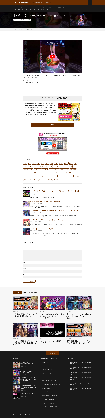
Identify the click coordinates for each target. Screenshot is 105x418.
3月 (77, 362)
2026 (71, 362)
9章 (34, 9)
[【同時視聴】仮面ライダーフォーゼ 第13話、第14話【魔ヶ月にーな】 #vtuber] (16, 365)
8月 (86, 362)
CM (40, 7)
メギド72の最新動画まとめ (28, 414)
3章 (80, 7)
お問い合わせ (45, 362)
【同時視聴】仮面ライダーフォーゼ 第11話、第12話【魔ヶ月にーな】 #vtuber (78, 342)
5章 (87, 7)
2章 (76, 7)
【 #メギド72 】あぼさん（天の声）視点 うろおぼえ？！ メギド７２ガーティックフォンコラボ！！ (52, 316)
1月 (73, 362)
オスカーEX (56, 166)
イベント (35, 7)
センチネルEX (45, 169)
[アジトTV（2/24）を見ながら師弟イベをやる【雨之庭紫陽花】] (26, 204)
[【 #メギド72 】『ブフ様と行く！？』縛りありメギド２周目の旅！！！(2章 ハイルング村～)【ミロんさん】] (26, 193)
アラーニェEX (49, 166)
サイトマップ (45, 365)
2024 (71, 372)
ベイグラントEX (56, 172)
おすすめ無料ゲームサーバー (48, 391)
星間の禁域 (76, 176)
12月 (73, 368)
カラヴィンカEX (68, 166)
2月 (75, 362)
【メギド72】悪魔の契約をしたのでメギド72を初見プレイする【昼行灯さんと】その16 (25, 343)
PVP (75, 163)
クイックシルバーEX (28, 169)
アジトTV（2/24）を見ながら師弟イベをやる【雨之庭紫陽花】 (46, 201)
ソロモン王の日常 (64, 169)
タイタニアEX (73, 169)
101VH (56, 163)
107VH (60, 163)
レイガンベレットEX (52, 176)
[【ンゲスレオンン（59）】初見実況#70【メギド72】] (16, 396)
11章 (42, 9)
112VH (65, 163)
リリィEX (37, 176)
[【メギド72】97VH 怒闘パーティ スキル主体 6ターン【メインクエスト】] (26, 222)
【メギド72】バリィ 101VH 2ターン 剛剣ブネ (42, 229)
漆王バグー (35, 179)
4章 (84, 7)
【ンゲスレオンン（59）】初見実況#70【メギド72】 (51, 342)
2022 (71, 383)
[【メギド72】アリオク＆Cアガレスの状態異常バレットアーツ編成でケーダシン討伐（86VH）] (26, 213)
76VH (29, 163)
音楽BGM (45, 7)
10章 (38, 9)
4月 (79, 362)
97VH (51, 163)
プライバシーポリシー (47, 369)
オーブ (61, 166)
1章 (72, 7)
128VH (70, 163)
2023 (71, 377)
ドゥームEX (26, 172)
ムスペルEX (26, 176)
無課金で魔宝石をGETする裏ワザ (49, 395)
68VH (25, 163)
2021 (71, 388)
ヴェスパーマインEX (62, 176)
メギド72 (28, 19)
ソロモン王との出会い (54, 169)
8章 (30, 9)
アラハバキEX (41, 166)
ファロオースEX (40, 172)
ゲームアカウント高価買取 (48, 399)
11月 (71, 368)
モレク (32, 176)
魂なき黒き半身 (57, 179)
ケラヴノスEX (37, 169)
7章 (26, 9)
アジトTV (35, 166)
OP (55, 7)
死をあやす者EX (27, 179)
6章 (23, 9)
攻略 (19, 7)
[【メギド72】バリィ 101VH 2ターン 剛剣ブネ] (26, 231)
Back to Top (52, 353)
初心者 (59, 7)
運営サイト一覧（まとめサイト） (49, 380)
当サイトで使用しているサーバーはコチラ (51, 384)
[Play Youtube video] (52, 56)
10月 (90, 367)
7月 (84, 362)
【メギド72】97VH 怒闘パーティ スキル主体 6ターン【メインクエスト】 (49, 220)
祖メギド (50, 179)
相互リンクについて (46, 373)
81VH (38, 163)
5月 (80, 362)
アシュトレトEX (27, 166)
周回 (69, 7)
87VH (42, 163)
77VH (34, 163)
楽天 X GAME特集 (46, 388)
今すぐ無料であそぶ (52, 124)
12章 (47, 9)
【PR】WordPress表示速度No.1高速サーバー (52, 403)
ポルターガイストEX (66, 172)
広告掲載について (46, 377)
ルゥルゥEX (43, 176)
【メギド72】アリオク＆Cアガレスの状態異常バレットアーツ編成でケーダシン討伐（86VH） (54, 210)
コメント (25, 248)
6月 (82, 362)
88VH (47, 163)
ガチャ (50, 7)
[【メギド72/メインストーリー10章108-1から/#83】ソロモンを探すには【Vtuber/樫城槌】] (16, 380)
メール (25, 268)
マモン (73, 172)
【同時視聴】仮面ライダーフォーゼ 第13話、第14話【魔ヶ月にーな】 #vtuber (25, 315)
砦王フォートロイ (42, 179)
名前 (24, 262)
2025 (71, 367)
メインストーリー (27, 7)
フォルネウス (49, 172)
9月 (88, 367)
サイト (24, 274)
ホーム (14, 7)
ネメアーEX (33, 172)
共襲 (64, 7)
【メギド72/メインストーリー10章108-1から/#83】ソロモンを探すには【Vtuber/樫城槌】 (78, 316)
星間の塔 (70, 176)
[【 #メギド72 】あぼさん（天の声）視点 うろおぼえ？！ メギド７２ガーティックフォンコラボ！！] (16, 372)
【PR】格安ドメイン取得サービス (49, 406)
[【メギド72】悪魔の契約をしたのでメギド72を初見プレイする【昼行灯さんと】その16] (16, 388)
